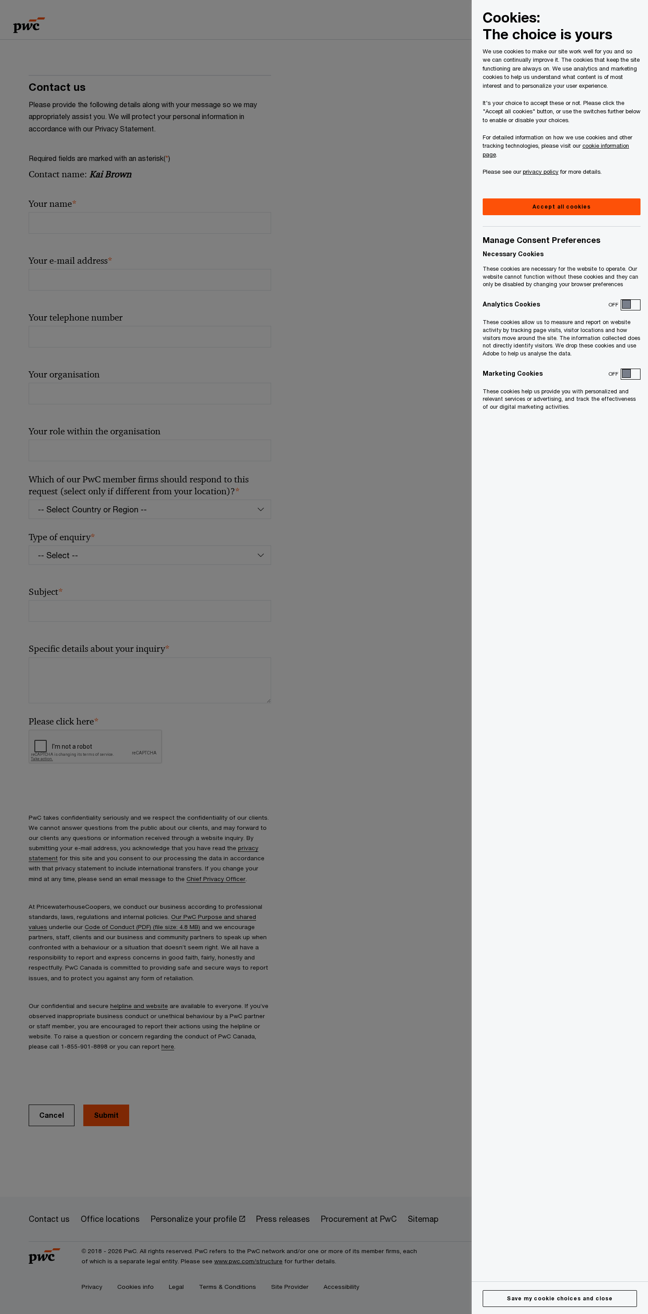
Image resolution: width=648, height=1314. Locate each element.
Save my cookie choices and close (560, 1298)
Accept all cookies (561, 206)
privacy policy (541, 171)
